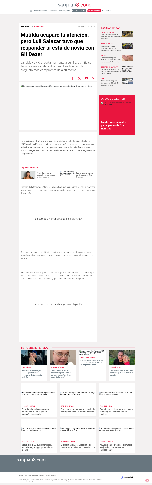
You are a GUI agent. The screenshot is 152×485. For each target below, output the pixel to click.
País (68, 11)
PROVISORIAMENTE (106, 442)
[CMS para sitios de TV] (120, 477)
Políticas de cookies (51, 475)
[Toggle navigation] (30, 10)
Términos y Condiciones (25, 475)
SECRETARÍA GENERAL (68, 442)
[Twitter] (79, 78)
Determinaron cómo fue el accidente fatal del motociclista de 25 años (111, 37)
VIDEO (103, 78)
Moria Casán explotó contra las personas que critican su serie (46, 175)
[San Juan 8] (31, 462)
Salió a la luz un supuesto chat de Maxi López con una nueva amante (121, 373)
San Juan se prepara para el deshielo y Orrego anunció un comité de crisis (78, 410)
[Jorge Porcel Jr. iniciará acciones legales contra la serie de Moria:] (63, 365)
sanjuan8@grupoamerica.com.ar (33, 481)
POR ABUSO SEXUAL (28, 406)
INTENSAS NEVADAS (67, 406)
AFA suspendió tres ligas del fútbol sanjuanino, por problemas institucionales (116, 447)
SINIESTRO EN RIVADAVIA (109, 67)
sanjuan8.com (22, 479)
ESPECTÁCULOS (27, 367)
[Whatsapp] (93, 78)
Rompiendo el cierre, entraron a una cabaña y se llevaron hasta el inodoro (116, 411)
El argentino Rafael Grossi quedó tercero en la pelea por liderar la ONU (78, 446)
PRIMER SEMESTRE (28, 442)
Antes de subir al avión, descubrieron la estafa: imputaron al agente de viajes (111, 48)
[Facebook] (72, 78)
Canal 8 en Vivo (95, 11)
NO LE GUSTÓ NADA (57, 367)
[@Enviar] (86, 78)
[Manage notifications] (147, 480)
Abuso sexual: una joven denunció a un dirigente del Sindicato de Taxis (110, 83)
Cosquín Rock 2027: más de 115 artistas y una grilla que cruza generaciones (91, 362)
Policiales (53, 11)
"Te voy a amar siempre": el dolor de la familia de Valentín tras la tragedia (111, 71)
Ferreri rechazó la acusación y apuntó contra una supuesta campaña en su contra (35, 411)
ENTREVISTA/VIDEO (107, 32)
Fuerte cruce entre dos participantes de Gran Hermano (84, 175)
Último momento (40, 11)
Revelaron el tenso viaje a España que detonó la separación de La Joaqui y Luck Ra (32, 374)
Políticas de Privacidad (38, 475)
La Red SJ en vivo (79, 11)
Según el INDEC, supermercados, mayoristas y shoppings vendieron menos (37, 447)
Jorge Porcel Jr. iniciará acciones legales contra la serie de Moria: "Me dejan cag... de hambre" (61, 374)
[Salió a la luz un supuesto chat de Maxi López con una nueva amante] (122, 365)
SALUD (103, 55)
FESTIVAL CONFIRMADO (88, 357)
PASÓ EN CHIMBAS (106, 406)
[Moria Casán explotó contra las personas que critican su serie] (28, 175)
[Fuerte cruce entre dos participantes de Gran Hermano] (67, 175)
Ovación (61, 11)
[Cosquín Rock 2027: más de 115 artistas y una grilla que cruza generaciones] (92, 354)
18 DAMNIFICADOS (107, 44)
